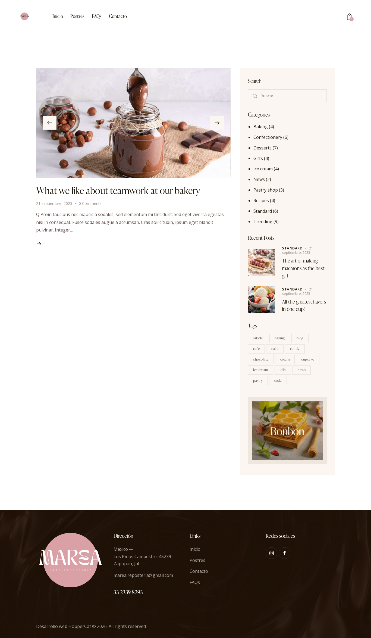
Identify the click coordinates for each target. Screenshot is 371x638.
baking (280, 338)
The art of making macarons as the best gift (303, 268)
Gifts (258, 158)
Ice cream (263, 169)
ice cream (260, 369)
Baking (260, 127)
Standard (262, 211)
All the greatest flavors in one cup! (304, 305)
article (258, 338)
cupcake (307, 359)
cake (274, 348)
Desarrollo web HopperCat (63, 626)
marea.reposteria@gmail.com (143, 575)
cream (285, 359)
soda (278, 380)
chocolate (261, 359)
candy (295, 348)
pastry (258, 380)
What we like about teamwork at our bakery (118, 190)
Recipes (261, 200)
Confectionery (267, 137)
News (259, 179)
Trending (262, 221)
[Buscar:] (287, 96)
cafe (256, 348)
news (302, 369)
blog (300, 338)
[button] (49, 123)
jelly (283, 369)
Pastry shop (265, 190)
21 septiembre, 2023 (54, 203)
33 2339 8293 (128, 592)
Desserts (262, 148)
